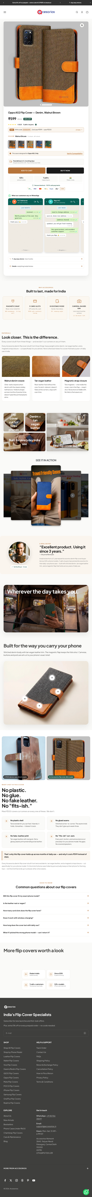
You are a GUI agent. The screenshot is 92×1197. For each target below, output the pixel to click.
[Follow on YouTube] (33, 1180)
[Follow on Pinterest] (28, 1180)
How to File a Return (44, 1073)
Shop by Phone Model (13, 1052)
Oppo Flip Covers (11, 1077)
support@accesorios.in (46, 1126)
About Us (7, 1116)
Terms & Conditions (44, 1082)
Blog (6, 1141)
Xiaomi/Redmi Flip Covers (15, 1069)
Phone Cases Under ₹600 (15, 1128)
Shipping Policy (43, 1060)
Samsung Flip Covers (12, 1094)
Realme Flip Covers (12, 1103)
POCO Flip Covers (11, 1086)
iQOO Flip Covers (11, 1073)
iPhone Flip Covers (11, 1090)
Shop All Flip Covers (12, 1048)
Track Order (41, 1048)
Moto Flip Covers (11, 1082)
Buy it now (65, 171)
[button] (86, 1192)
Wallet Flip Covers (11, 1060)
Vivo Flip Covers (10, 1065)
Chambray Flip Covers (13, 1133)
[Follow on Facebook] (5, 1180)
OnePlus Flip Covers (12, 1099)
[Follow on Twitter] (10, 1180)
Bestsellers (8, 1124)
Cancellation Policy (44, 1069)
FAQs (38, 1056)
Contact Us (41, 1052)
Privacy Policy (42, 1077)
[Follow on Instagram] (16, 1180)
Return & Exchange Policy (47, 1065)
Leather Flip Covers (12, 1056)
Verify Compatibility (74, 153)
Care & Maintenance (12, 1137)
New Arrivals (9, 1120)
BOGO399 (26, 129)
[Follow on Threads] (22, 1180)
